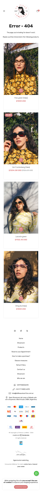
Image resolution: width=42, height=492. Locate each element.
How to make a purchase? (21, 356)
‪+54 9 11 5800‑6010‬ (23, 389)
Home (21, 338)
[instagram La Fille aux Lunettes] (15, 331)
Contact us (21, 369)
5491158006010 (23, 385)
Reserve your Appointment (21, 352)
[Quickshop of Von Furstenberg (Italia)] (21, 160)
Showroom (21, 343)
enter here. (28, 464)
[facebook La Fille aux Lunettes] (21, 331)
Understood (21, 487)
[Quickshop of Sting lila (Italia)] (21, 298)
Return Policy (21, 365)
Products (21, 347)
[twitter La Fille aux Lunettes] (27, 331)
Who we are (21, 378)
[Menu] (5, 11)
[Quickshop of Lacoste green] (21, 229)
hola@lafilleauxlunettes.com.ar (22, 393)
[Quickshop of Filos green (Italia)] (21, 90)
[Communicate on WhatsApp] (36, 473)
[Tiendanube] (21, 435)
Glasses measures (21, 361)
